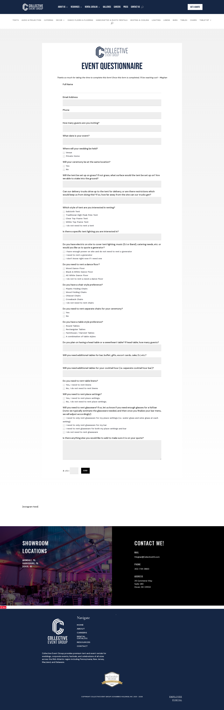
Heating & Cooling (139, 20)
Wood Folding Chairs (76, 292)
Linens (166, 20)
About (81, 629)
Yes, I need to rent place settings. (83, 398)
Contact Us (135, 6)
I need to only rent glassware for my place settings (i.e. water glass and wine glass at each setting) (110, 420)
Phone (66, 110)
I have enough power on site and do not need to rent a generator (99, 251)
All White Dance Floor (77, 275)
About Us (61, 6)
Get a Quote (195, 7)
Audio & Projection (31, 20)
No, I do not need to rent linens (82, 388)
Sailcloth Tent (73, 211)
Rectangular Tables (75, 329)
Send (85, 470)
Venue (69, 152)
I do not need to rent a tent (80, 225)
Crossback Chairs (74, 299)
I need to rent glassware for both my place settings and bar (96, 428)
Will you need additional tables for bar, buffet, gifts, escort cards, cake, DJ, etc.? (104, 355)
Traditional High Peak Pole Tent (82, 215)
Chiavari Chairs (73, 295)
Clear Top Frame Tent (77, 218)
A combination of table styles (81, 336)
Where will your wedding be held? (80, 148)
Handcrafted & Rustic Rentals (111, 20)
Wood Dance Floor (75, 268)
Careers (117, 6)
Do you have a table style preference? (83, 321)
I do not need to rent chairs (80, 303)
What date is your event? (76, 135)
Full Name (68, 84)
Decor (59, 20)
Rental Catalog (91, 6)
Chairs (193, 20)
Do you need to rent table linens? (80, 380)
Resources (75, 6)
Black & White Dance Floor (79, 272)
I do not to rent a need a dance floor (84, 279)
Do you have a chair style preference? (83, 284)
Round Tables (72, 326)
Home (80, 625)
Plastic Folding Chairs (76, 288)
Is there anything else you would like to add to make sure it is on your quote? (103, 438)
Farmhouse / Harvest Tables (80, 333)
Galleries (107, 6)
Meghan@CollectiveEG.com (147, 557)
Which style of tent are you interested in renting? (89, 207)
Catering (48, 20)
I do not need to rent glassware (82, 432)
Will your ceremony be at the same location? (86, 161)
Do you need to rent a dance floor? (81, 264)
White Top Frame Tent (77, 222)
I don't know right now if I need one (84, 258)
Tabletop (204, 20)
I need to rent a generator (79, 255)
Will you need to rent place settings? (82, 394)
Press (125, 6)
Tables (183, 20)
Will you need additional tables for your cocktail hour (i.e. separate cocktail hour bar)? (108, 368)
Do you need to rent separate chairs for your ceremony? (93, 308)
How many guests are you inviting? (81, 123)
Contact (82, 646)
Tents (15, 20)
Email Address (70, 97)
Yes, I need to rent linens (78, 385)
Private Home (73, 156)
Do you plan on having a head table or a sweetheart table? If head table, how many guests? (111, 342)
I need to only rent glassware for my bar (86, 425)
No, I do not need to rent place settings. (86, 401)
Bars (175, 20)
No (67, 169)
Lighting (156, 20)
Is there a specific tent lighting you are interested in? (91, 231)
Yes (67, 166)
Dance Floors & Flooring (80, 20)
